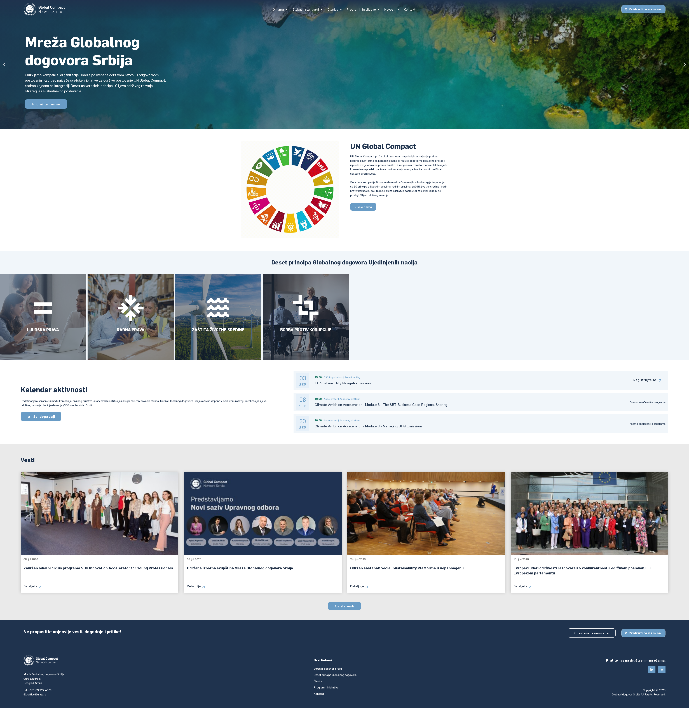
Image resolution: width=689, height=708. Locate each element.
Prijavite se (41, 92)
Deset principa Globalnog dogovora (335, 675)
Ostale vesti (344, 605)
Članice (318, 681)
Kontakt (319, 694)
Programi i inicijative (326, 687)
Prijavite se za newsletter (592, 633)
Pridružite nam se (645, 9)
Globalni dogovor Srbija (328, 668)
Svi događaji (43, 416)
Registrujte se (644, 380)
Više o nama (363, 207)
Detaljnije (30, 586)
